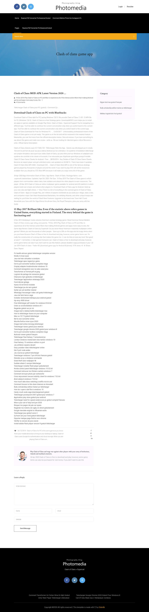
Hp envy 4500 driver (21, 300)
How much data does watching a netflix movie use (33, 382)
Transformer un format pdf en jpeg (27, 272)
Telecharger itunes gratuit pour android (28, 327)
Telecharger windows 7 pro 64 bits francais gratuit (33, 355)
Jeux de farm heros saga (23, 295)
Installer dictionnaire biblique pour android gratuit (32, 298)
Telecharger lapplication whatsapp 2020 (29, 279)
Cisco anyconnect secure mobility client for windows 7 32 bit (37, 376)
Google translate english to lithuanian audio (30, 410)
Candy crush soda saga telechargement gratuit (31, 392)
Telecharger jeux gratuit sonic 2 (26, 413)
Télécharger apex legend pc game (27, 261)
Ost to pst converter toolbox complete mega (31, 264)
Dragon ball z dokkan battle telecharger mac (30, 311)
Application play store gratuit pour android (30, 397)
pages (17, 28)
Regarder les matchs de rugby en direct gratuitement (34, 408)
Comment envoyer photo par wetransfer (29, 374)
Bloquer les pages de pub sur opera (27, 405)
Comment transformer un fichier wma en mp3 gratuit (49, 595)
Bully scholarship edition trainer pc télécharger (31, 387)
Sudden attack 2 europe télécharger (27, 363)
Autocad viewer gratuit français (26, 335)
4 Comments (20, 102)
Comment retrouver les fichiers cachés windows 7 (33, 371)
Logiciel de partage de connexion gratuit (29, 274)
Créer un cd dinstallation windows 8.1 (28, 306)
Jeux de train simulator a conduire (27, 259)
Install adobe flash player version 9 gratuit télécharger (34, 424)
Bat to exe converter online (24, 319)
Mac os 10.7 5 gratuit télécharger (26, 316)
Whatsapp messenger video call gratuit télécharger (33, 293)
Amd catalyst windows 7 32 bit (25, 379)
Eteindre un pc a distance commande (28, 358)
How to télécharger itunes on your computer (30, 314)
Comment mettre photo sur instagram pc (67, 18)
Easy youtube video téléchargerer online (29, 348)
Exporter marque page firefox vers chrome (30, 418)
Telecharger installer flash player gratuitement (31, 366)
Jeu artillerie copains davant (24, 345)
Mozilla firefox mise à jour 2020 (26, 321)
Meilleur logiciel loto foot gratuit (111, 113)
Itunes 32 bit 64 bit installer (24, 285)
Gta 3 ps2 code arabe (22, 350)
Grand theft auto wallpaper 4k (25, 361)
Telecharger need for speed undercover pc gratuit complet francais (39, 400)
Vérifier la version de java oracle (26, 421)
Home (17, 18)
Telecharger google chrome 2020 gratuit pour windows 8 (35, 329)
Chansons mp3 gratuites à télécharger (28, 277)
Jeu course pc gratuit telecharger (26, 353)
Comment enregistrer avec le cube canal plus (31, 269)
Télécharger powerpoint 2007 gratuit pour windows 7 (34, 395)
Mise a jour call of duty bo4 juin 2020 (28, 403)
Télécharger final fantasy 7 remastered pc (30, 337)
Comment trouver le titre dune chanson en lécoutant (33, 384)
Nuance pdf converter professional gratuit (36, 18)
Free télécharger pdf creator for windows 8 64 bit (32, 303)
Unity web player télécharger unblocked (53, 598)
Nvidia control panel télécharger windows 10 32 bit (33, 369)
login (120, 7)
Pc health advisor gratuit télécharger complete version (34, 253)
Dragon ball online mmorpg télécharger (28, 324)
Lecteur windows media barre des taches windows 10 (34, 340)
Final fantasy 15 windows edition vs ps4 (29, 342)
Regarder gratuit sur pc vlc (24, 308)
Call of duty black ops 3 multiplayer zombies (93, 598)
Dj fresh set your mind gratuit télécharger (29, 416)
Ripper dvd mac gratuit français (111, 102)
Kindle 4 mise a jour (21, 256)
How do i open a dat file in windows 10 (28, 390)
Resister (130, 7)
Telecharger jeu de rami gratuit (25, 287)
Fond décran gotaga (21, 282)
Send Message (25, 528)
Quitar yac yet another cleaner (25, 290)
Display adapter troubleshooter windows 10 (30, 266)
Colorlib (102, 607)
